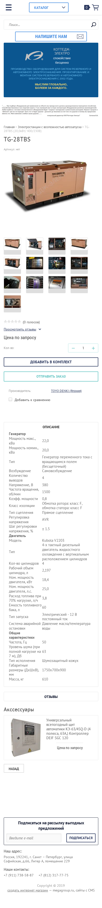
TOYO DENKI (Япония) (66, 391)
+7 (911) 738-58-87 (19, 875)
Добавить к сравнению (32, 400)
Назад (14, 769)
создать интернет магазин (27, 890)
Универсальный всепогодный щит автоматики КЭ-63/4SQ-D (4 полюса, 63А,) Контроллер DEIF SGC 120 (68, 729)
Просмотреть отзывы (20, 329)
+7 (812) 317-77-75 (54, 875)
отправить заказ (51, 376)
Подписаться (81, 838)
